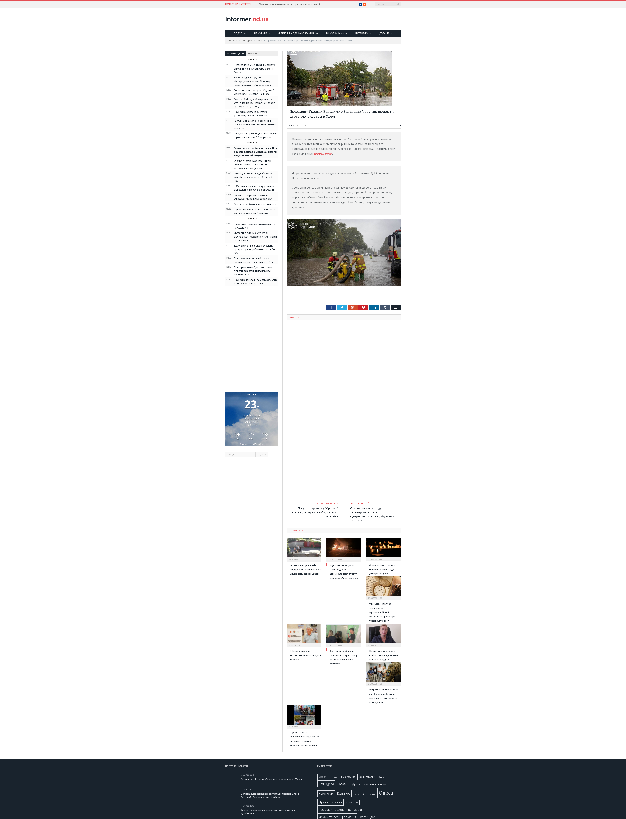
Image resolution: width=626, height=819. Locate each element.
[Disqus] (344, 365)
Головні (252, 53)
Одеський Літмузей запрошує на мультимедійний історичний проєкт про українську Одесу (255, 102)
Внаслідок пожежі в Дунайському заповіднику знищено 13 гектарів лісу (253, 177)
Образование (369, 794)
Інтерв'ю (333, 777)
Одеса (238, 33)
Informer (247, 19)
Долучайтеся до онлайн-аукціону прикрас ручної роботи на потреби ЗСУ (254, 249)
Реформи (260, 33)
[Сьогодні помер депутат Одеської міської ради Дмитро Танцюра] (383, 549)
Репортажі (352, 802)
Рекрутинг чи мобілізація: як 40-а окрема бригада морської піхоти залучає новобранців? (255, 151)
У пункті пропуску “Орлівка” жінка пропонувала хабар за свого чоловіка (314, 512)
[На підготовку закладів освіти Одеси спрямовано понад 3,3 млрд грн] (383, 635)
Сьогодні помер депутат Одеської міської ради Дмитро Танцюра (383, 569)
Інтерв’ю (361, 33)
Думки (384, 33)
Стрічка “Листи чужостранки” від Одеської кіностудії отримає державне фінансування (253, 164)
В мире (382, 777)
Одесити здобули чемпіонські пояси (255, 204)
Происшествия (330, 802)
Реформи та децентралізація (340, 809)
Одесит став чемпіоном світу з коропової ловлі (289, 4)
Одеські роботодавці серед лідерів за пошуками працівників (268, 811)
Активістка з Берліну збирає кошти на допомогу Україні (272, 779)
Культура (343, 793)
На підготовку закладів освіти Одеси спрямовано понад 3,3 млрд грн (383, 655)
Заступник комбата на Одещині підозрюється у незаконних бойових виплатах (255, 124)
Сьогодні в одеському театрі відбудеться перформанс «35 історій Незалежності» (255, 236)
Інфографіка (335, 33)
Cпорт (323, 777)
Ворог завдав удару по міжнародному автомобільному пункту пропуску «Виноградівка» (253, 81)
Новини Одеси (235, 53)
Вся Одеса (326, 784)
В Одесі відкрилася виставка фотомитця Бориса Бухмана (305, 655)
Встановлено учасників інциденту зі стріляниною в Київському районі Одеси (255, 68)
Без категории (367, 776)
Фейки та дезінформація (296, 33)
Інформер (291, 125)
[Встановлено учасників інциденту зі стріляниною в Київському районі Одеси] (304, 549)
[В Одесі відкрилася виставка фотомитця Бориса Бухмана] (304, 635)
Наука (356, 794)
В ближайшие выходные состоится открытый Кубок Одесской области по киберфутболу (270, 795)
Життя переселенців (375, 784)
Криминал (326, 793)
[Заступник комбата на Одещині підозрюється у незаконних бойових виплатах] (343, 635)
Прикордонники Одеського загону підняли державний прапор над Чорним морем (254, 270)
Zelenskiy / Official (324, 153)
